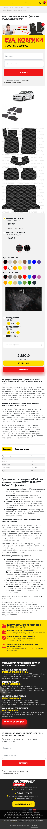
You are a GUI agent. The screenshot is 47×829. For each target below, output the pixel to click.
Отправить (23, 72)
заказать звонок (23, 804)
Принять (34, 825)
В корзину (23, 369)
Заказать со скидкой (14, 722)
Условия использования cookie (19, 825)
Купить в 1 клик (23, 363)
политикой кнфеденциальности (15, 772)
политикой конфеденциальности (17, 82)
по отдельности (15, 228)
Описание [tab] (7, 449)
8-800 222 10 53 (24, 793)
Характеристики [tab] (22, 449)
